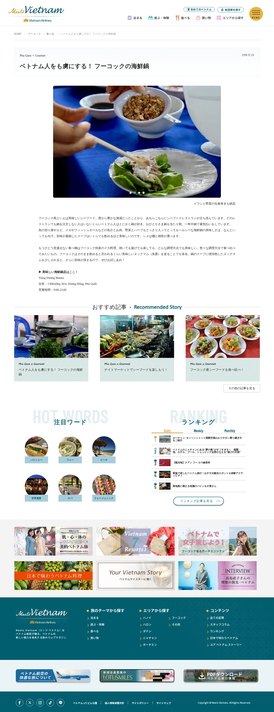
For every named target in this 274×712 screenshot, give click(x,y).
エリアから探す (233, 17)
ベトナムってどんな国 (85, 703)
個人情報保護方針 (114, 703)
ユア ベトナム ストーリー (226, 644)
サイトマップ (163, 703)
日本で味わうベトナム (224, 638)
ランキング (217, 631)
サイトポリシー (140, 703)
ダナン (147, 631)
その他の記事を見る (241, 388)
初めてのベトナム (201, 9)
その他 (176, 624)
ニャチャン (150, 638)
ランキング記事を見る (196, 501)
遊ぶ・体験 (161, 17)
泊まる (137, 17)
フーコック (34, 34)
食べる (185, 17)
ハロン (147, 624)
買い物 (206, 17)
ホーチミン (150, 644)
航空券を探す (233, 10)
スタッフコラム (220, 624)
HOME (18, 34)
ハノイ (147, 618)
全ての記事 (217, 618)
